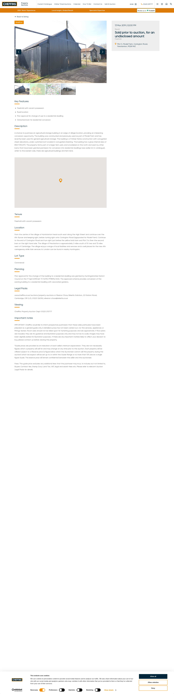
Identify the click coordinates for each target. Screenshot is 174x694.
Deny (153, 688)
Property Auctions (24, 4)
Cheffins (9, 4)
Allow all (153, 676)
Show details (108, 690)
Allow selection (153, 682)
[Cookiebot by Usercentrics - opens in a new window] (17, 690)
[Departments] (158, 4)
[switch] (62, 690)
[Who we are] (162, 4)
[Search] (171, 4)
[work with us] (166, 4)
